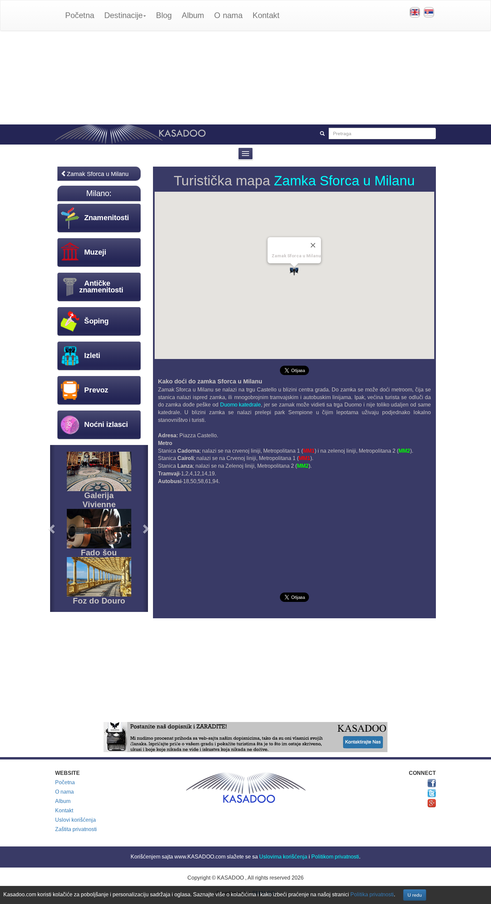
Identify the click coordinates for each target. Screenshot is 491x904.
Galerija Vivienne (99, 500)
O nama (228, 15)
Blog (164, 15)
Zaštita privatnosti (76, 829)
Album (193, 15)
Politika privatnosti (372, 894)
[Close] (313, 245)
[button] (52, 528)
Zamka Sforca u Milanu (344, 180)
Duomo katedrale (240, 405)
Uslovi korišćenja (75, 820)
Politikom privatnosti (335, 857)
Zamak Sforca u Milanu (98, 174)
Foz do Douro (99, 600)
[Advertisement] (245, 77)
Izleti (92, 355)
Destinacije (123, 15)
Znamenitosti (106, 217)
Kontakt (266, 15)
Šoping (96, 321)
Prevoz (96, 390)
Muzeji (95, 252)
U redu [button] (414, 895)
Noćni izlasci (106, 424)
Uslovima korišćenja (283, 857)
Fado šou (99, 552)
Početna (79, 15)
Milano (97, 193)
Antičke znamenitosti (101, 286)
